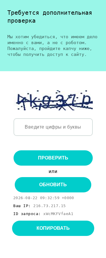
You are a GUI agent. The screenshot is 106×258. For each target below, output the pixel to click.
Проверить (53, 157)
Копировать (53, 228)
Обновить (53, 184)
